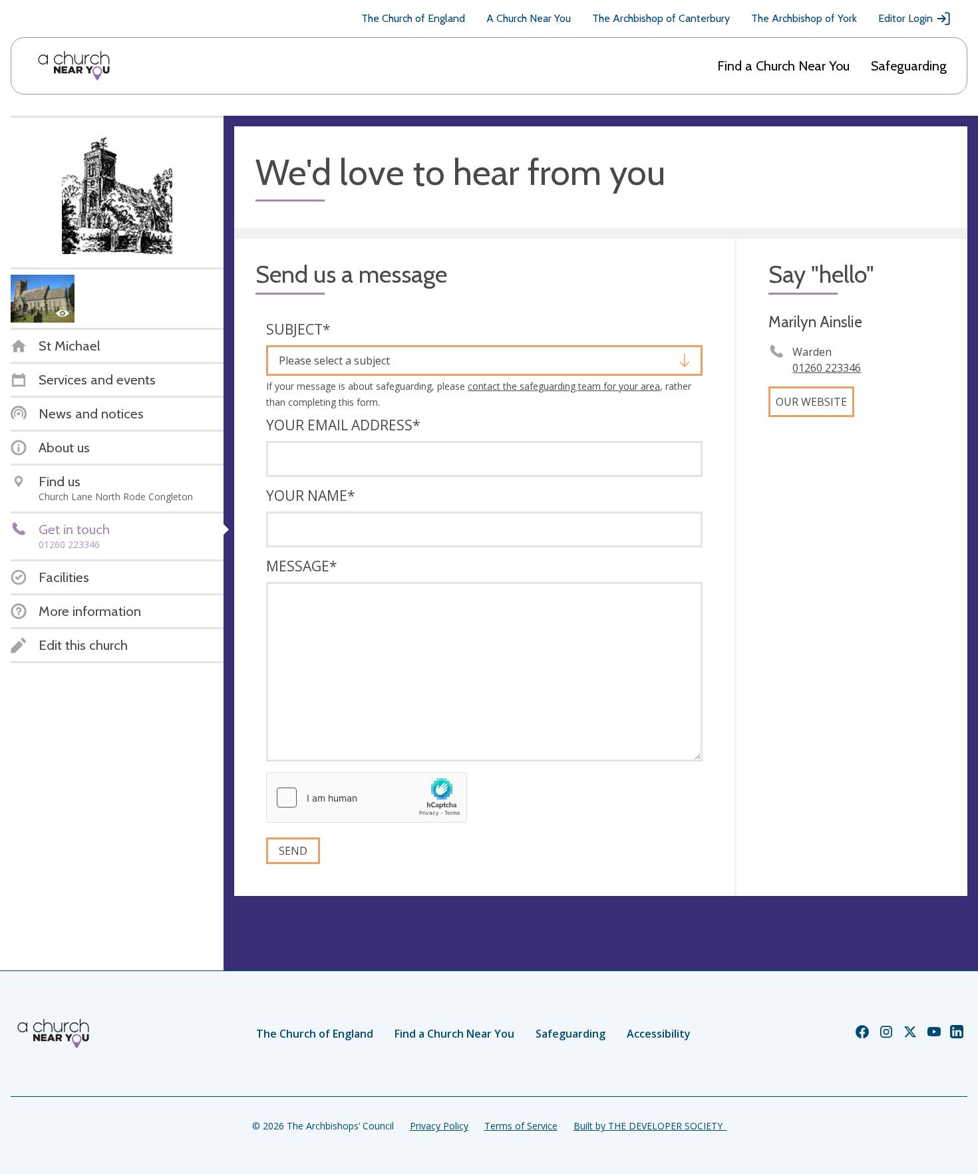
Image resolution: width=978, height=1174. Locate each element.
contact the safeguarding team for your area (564, 386)
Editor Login (905, 18)
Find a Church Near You (783, 66)
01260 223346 (826, 368)
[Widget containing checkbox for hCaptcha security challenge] (366, 797)
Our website (811, 401)
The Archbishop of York (804, 18)
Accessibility (659, 1033)
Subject (298, 329)
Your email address (343, 425)
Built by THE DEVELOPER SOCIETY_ (650, 1125)
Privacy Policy (439, 1125)
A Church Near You (528, 18)
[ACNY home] (73, 65)
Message (301, 566)
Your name (310, 496)
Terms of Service (521, 1125)
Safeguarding (909, 66)
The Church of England (413, 18)
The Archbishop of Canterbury (661, 18)
